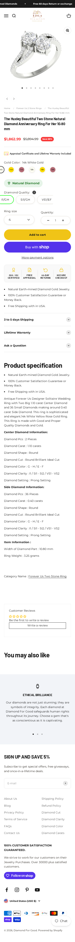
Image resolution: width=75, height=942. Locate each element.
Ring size (10, 211)
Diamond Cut (51, 812)
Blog (7, 805)
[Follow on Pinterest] (27, 889)
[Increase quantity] (63, 220)
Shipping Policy (53, 798)
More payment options (38, 257)
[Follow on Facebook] (6, 889)
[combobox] (19, 220)
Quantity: (47, 212)
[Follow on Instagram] (17, 889)
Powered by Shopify (50, 930)
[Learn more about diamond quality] (34, 192)
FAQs (8, 826)
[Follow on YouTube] (37, 889)
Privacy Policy (14, 812)
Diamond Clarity (53, 819)
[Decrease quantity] (48, 220)
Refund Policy (51, 805)
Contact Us (12, 833)
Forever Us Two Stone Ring (47, 576)
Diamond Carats (53, 833)
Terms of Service (15, 819)
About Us (10, 798)
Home (7, 108)
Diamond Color (52, 826)
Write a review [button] (37, 625)
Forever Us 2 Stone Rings (29, 108)
